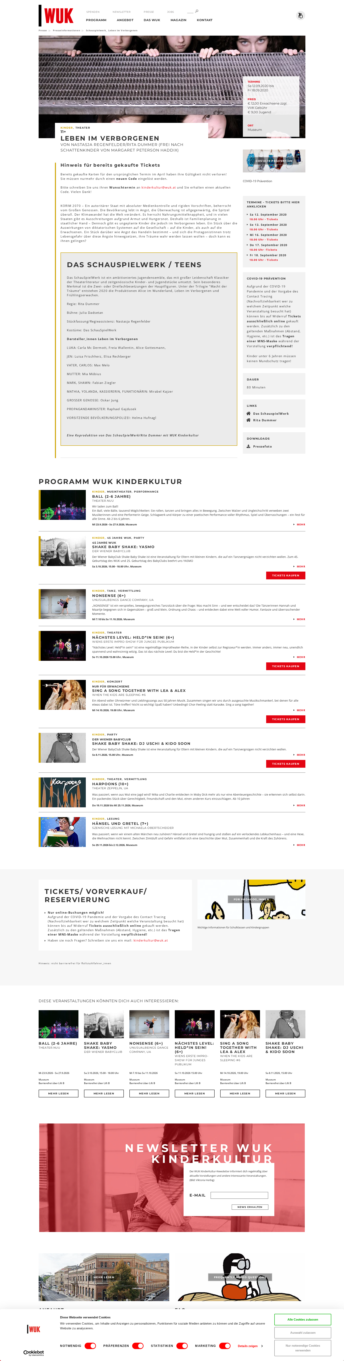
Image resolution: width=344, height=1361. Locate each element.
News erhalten (250, 1207)
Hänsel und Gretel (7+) (120, 823)
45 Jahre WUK (104, 543)
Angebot (125, 20)
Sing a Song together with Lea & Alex (139, 690)
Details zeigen (248, 1346)
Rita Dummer (265, 420)
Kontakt (205, 20)
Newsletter (122, 11)
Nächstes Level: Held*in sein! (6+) (133, 637)
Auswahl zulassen (303, 1332)
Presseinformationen (66, 30)
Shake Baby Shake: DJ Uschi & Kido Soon (141, 743)
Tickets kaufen (285, 575)
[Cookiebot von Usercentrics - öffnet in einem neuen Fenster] (33, 1353)
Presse (149, 11)
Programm (96, 20)
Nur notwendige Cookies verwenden (303, 1348)
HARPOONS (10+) (110, 784)
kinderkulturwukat (159, 187)
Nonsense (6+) (109, 595)
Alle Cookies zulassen (302, 1319)
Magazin (179, 20)
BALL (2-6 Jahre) (111, 496)
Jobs (170, 11)
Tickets (272, 219)
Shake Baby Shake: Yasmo (123, 547)
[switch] (138, 1346)
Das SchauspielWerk (271, 414)
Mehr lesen (58, 1093)
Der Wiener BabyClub (111, 739)
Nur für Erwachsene (110, 686)
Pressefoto (262, 446)
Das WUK (152, 20)
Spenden (93, 11)
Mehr (301, 524)
